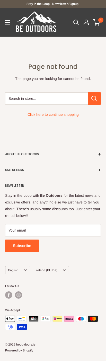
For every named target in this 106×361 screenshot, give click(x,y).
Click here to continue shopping (53, 114)
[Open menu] (7, 22)
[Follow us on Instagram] (18, 295)
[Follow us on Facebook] (8, 295)
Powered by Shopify (19, 350)
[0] (96, 22)
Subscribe (22, 245)
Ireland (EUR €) (46, 270)
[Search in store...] (94, 98)
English (13, 270)
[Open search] (76, 22)
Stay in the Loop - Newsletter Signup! (53, 4)
